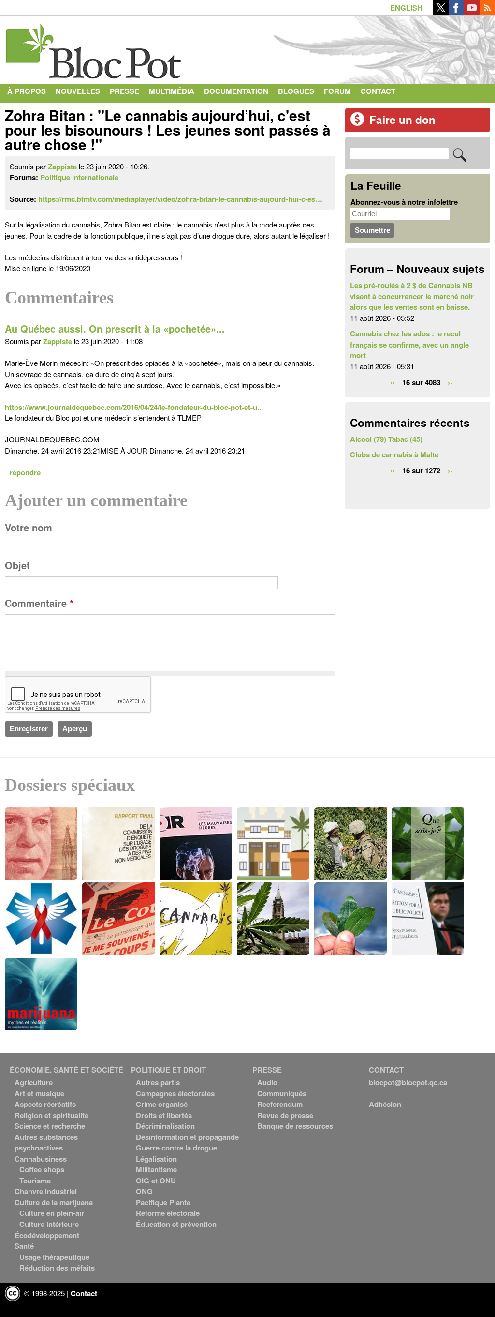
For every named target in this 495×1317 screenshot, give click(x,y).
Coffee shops (41, 1169)
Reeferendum (280, 1104)
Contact (378, 91)
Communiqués (281, 1093)
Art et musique (39, 1093)
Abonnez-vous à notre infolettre (404, 202)
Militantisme (156, 1169)
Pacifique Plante (163, 1202)
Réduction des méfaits (57, 1267)
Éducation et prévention (176, 1224)
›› (450, 382)
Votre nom (28, 527)
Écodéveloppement (47, 1235)
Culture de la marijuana (54, 1202)
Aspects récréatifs (45, 1104)
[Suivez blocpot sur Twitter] (441, 12)
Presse (124, 91)
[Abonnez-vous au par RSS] (487, 12)
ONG (144, 1191)
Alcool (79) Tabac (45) (386, 439)
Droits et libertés (164, 1115)
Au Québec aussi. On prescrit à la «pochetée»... (115, 328)
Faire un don (402, 119)
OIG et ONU (156, 1180)
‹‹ (392, 382)
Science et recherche (50, 1125)
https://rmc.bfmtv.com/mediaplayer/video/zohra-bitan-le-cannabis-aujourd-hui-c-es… (180, 199)
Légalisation (156, 1158)
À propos (26, 91)
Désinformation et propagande (187, 1137)
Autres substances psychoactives (46, 1142)
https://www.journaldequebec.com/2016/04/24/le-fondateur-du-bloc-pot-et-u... (134, 407)
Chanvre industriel (46, 1191)
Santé (24, 1246)
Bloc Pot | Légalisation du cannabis (94, 47)
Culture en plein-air (51, 1213)
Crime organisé (162, 1104)
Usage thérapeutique (54, 1257)
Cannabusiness (41, 1158)
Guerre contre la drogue (176, 1147)
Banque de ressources (295, 1125)
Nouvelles (78, 91)
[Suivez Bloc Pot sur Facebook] (456, 12)
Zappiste (62, 166)
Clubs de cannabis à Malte (394, 454)
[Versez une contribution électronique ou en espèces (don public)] (357, 123)
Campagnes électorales (175, 1093)
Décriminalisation (165, 1125)
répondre (25, 472)
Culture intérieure (49, 1224)
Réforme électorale (168, 1213)
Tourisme (35, 1180)
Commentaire (39, 603)
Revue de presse (285, 1115)
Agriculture (34, 1082)
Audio (267, 1082)
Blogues (296, 91)
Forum (337, 91)
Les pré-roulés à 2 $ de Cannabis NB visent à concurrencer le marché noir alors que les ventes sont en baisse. (412, 296)
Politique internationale (79, 177)
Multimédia (171, 91)
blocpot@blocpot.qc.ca (408, 1082)
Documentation (236, 91)
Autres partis (158, 1082)
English (406, 7)
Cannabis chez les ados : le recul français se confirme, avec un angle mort (409, 344)
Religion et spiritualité (51, 1115)
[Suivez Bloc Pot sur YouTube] (472, 12)
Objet (17, 565)
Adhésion (385, 1104)
